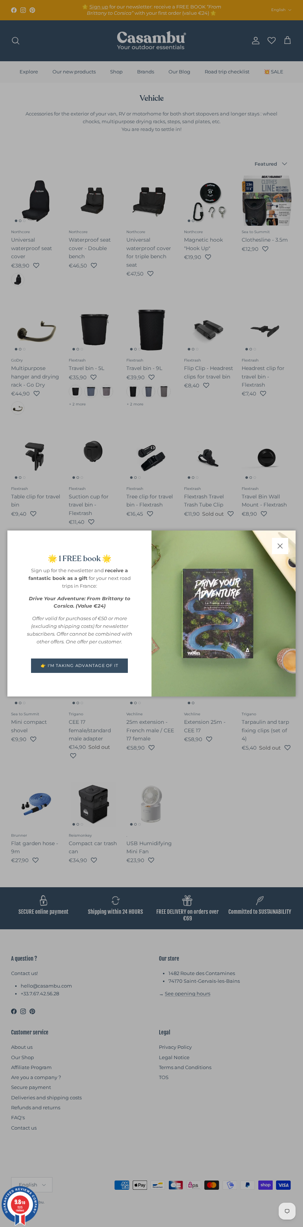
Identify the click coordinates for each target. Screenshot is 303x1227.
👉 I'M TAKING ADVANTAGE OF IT (79, 665)
